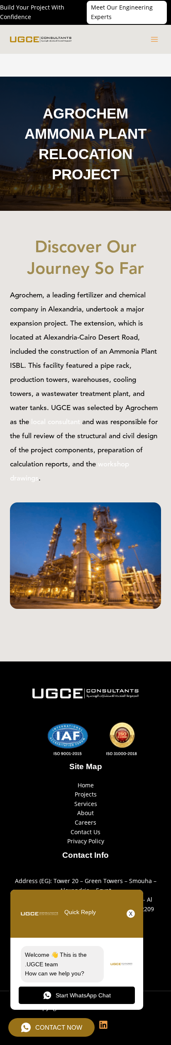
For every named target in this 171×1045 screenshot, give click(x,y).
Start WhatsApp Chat (83, 995)
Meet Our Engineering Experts (122, 12)
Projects (86, 794)
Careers (85, 822)
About (85, 813)
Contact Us (85, 832)
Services (85, 804)
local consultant (55, 422)
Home (86, 785)
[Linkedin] (103, 1024)
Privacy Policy (85, 841)
